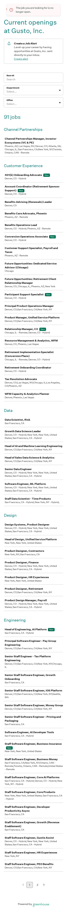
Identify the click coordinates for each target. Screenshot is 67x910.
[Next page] (44, 885)
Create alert (21, 58)
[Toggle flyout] (60, 90)
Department (13, 87)
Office (10, 100)
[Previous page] (23, 885)
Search (10, 75)
